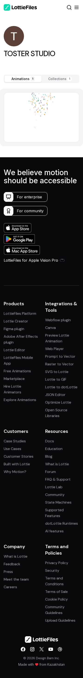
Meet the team (16, 579)
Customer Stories (18, 456)
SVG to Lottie (56, 371)
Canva (50, 327)
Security (52, 570)
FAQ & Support (58, 479)
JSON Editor (55, 394)
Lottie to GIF (55, 379)
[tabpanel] (41, 117)
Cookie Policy (56, 599)
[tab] (23, 79)
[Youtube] (50, 649)
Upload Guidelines (60, 620)
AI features (54, 531)
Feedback (12, 564)
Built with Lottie (17, 464)
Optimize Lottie (58, 402)
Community (55, 494)
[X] (41, 649)
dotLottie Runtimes (61, 523)
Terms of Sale (56, 591)
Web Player (54, 348)
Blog (48, 456)
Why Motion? (15, 471)
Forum (50, 471)
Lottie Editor (14, 349)
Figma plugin (14, 328)
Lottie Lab (53, 487)
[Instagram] (32, 649)
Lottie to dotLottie (61, 387)
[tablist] (41, 79)
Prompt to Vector (60, 356)
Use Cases (12, 448)
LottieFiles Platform (20, 313)
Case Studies (15, 441)
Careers (10, 587)
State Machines (58, 502)
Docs (49, 441)
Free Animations (17, 371)
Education (53, 448)
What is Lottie (57, 464)
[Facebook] (23, 649)
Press (8, 571)
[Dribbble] (60, 649)
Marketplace (14, 378)
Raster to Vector (59, 364)
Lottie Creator (16, 321)
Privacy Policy (56, 562)
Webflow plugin (58, 320)
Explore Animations (20, 399)
